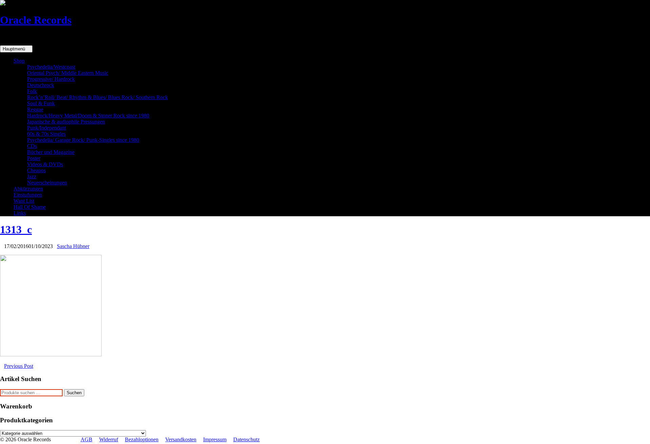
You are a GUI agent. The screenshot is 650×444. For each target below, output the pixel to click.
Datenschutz (246, 439)
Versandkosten (180, 439)
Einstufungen (28, 195)
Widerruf (108, 439)
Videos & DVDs (45, 164)
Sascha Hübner (73, 246)
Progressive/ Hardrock (51, 79)
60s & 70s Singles (46, 134)
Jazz (31, 176)
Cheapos (36, 170)
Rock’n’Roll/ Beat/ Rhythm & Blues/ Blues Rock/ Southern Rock (97, 97)
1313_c (16, 229)
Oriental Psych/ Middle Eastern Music (67, 73)
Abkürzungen (28, 189)
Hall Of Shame (30, 207)
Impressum (214, 439)
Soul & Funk (41, 103)
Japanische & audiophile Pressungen (66, 122)
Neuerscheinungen (47, 182)
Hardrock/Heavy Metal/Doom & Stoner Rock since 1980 (88, 115)
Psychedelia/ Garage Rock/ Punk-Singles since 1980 (83, 140)
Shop (19, 61)
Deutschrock (40, 85)
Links (20, 213)
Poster (33, 158)
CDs (32, 146)
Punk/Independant (46, 128)
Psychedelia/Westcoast (51, 67)
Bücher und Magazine (50, 152)
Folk (32, 91)
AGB (86, 439)
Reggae (35, 109)
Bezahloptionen (141, 439)
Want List (24, 201)
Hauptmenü (14, 48)
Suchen (74, 392)
